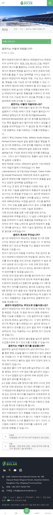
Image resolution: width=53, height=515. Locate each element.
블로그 (19, 497)
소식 (12, 497)
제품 (5, 497)
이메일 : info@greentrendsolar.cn (21, 491)
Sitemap (29, 497)
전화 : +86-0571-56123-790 (18, 487)
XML (38, 497)
